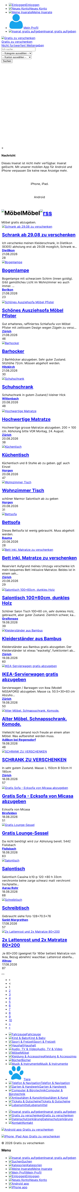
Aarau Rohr (10, 888)
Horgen (7, 470)
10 (10, 1020)
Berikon (7, 289)
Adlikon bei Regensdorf (19, 740)
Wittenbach (10, 398)
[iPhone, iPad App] (30, 1136)
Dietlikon (8, 250)
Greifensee (10, 618)
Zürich (6, 331)
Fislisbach (9, 848)
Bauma (7, 538)
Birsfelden (9, 813)
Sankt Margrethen (15, 920)
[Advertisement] (39, 104)
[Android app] (27, 1129)
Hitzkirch (8, 367)
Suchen (7, 61)
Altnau (6, 961)
